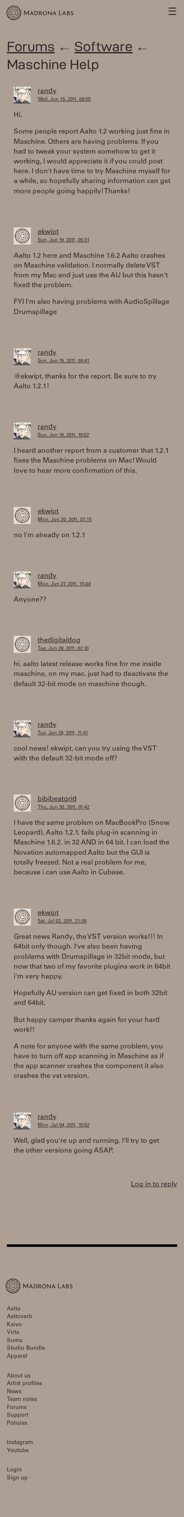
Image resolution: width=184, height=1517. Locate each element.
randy (47, 91)
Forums (31, 46)
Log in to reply (154, 1184)
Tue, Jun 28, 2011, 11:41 (63, 733)
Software (103, 46)
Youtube (18, 1451)
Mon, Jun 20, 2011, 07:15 (65, 520)
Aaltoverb (19, 1317)
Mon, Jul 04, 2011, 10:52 (63, 1125)
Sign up (17, 1478)
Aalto (14, 1309)
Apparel (17, 1357)
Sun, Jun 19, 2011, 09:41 (63, 361)
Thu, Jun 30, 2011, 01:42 (63, 807)
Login (14, 1470)
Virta (13, 1333)
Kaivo (14, 1325)
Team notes (22, 1400)
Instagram (20, 1443)
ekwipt (48, 232)
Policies (17, 1424)
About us (18, 1376)
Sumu (15, 1341)
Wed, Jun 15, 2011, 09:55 (64, 99)
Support (17, 1415)
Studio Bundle (26, 1348)
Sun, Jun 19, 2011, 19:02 (63, 435)
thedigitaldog (59, 640)
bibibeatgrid (57, 799)
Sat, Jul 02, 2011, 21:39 (62, 921)
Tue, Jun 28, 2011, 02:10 (63, 648)
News (14, 1392)
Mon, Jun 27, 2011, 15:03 (64, 584)
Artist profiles (24, 1384)
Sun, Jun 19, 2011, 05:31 (63, 240)
